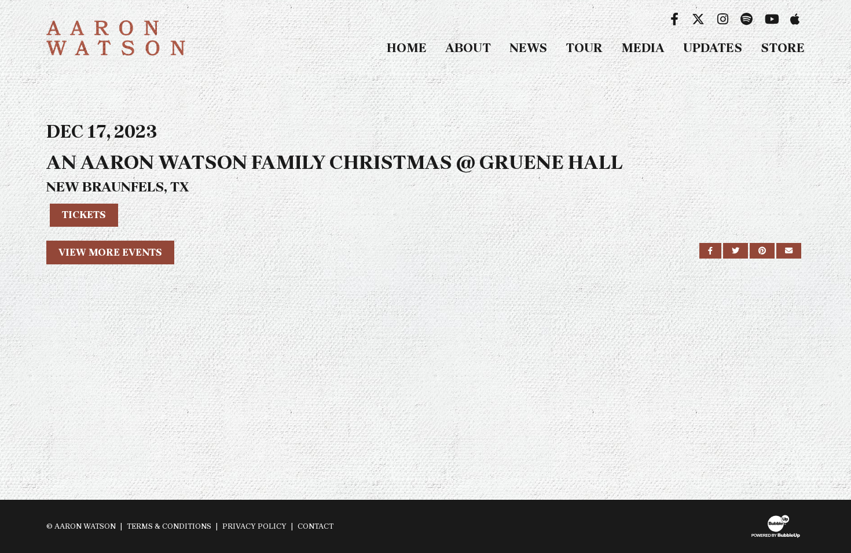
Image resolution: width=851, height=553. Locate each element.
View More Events (110, 252)
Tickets (84, 214)
